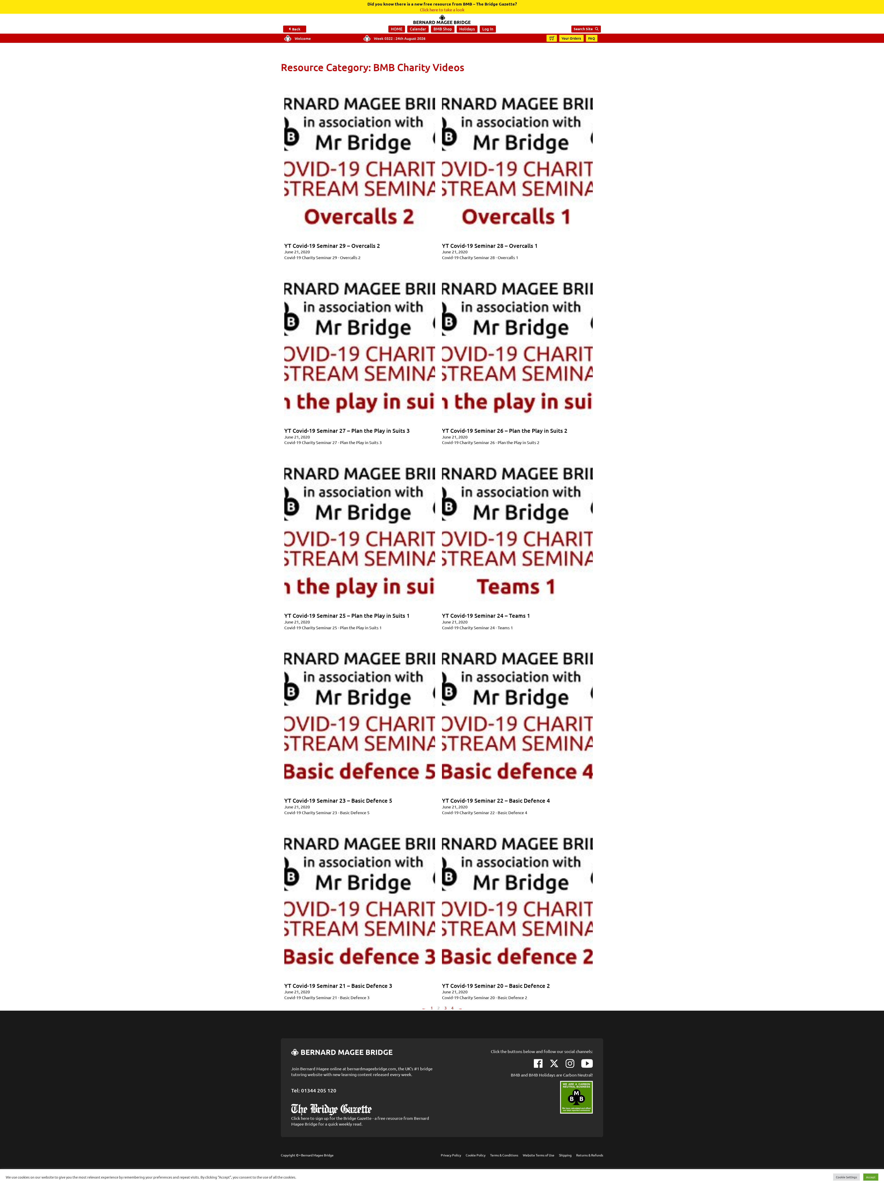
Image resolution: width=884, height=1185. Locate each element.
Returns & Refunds (589, 1155)
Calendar (418, 29)
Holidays (467, 29)
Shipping (565, 1155)
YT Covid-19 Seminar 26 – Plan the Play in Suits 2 (504, 430)
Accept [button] (870, 1177)
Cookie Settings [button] (846, 1177)
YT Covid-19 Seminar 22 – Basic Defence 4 (496, 800)
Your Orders (571, 38)
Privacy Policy (451, 1155)
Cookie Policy (476, 1155)
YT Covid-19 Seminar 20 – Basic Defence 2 (496, 985)
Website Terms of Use (538, 1155)
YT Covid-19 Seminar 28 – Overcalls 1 (490, 245)
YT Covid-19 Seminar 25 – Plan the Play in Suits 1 (347, 615)
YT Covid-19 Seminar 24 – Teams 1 (486, 615)
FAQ (591, 38)
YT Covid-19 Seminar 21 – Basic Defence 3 (338, 985)
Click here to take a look (442, 9)
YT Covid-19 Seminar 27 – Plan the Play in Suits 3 (347, 430)
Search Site (583, 28)
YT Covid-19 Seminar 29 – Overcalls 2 (332, 245)
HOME (396, 29)
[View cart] (552, 38)
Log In (487, 29)
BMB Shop (442, 29)
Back (296, 29)
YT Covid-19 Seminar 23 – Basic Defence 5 (338, 800)
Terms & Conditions (504, 1155)
